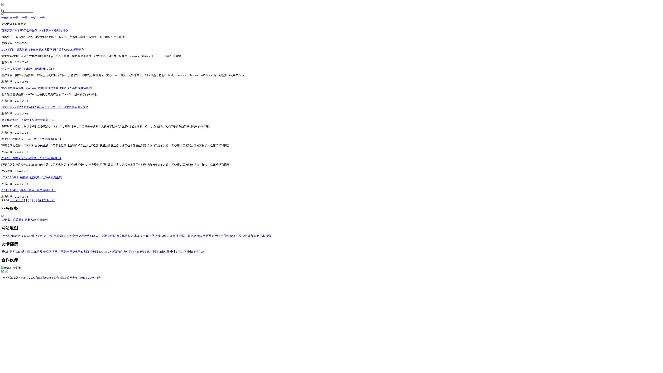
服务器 (150, 235)
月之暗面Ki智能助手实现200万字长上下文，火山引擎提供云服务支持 (44, 107)
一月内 (35, 17)
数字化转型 (123, 235)
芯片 (238, 235)
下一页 (50, 200)
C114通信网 (23, 251)
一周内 (26, 17)
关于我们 (6, 219)
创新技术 (259, 235)
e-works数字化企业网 (145, 251)
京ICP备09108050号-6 (48, 277)
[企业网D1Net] (2, 4)
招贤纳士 (42, 219)
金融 (75, 235)
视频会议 (229, 235)
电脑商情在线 (195, 251)
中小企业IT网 (178, 251)
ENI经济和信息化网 (120, 251)
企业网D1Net (9, 235)
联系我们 (18, 219)
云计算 (135, 235)
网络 (193, 235)
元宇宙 (219, 235)
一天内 (17, 17)
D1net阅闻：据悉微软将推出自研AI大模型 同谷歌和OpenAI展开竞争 (42, 49)
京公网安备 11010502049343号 (82, 277)
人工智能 (101, 235)
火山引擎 (164, 251)
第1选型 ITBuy (62, 235)
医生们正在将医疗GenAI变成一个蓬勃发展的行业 (31, 139)
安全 (142, 235)
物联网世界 (50, 251)
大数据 (111, 235)
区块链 (210, 235)
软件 (176, 235)
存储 (158, 235)
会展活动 (83, 235)
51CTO (103, 251)
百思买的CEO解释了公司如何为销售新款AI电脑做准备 (34, 30)
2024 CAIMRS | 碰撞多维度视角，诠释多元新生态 (31, 177)
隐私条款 (30, 219)
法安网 (94, 251)
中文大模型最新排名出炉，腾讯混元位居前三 (29, 68)
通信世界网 (8, 251)
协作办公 (166, 235)
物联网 (201, 235)
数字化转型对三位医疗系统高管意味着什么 (27, 119)
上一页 (14, 200)
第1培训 (48, 235)
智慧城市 (247, 235)
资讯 (268, 235)
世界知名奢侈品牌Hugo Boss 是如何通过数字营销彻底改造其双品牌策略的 (46, 88)
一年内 (44, 17)
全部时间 (6, 17)
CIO (92, 235)
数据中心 (184, 235)
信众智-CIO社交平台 (30, 235)
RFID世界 (37, 251)
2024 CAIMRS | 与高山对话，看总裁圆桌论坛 (28, 190)
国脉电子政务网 (79, 251)
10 (39, 200)
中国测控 (63, 251)
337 (43, 200)
